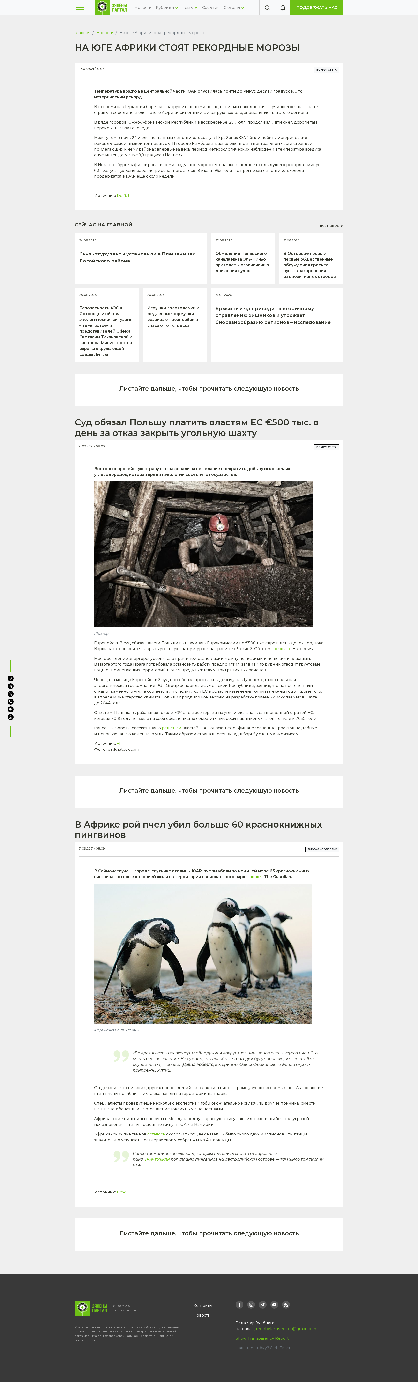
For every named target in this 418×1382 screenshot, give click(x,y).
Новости (143, 7)
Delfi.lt (123, 195)
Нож (121, 1192)
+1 (118, 743)
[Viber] (11, 702)
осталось (156, 1134)
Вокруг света (326, 69)
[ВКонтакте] (11, 709)
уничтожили (157, 1159)
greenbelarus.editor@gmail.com (284, 1328)
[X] (11, 694)
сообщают (281, 649)
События (211, 7)
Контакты (203, 1305)
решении (171, 728)
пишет (256, 876)
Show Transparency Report (262, 1338)
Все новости (331, 226)
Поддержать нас (316, 7)
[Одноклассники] (11, 678)
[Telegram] (11, 686)
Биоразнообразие (322, 849)
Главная (82, 32)
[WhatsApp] (11, 717)
